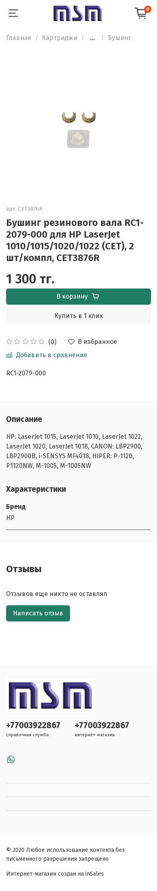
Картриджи (59, 38)
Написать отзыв (38, 613)
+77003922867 (33, 725)
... (92, 38)
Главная (18, 38)
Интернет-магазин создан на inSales (55, 873)
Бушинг (119, 38)
